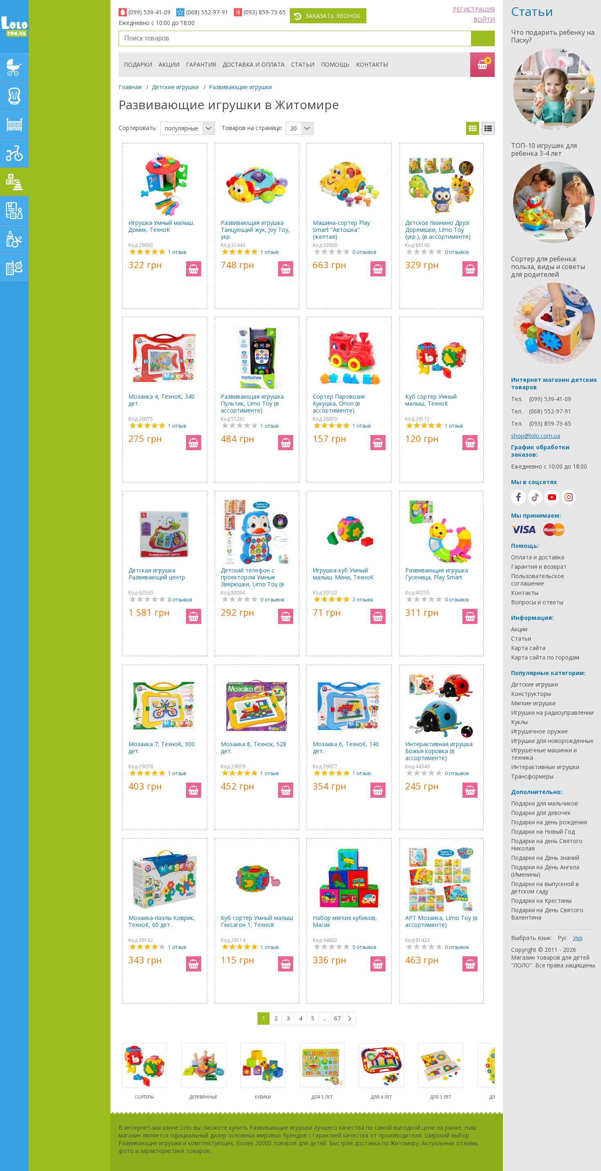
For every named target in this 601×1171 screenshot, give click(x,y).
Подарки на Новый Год (543, 831)
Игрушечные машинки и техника (544, 754)
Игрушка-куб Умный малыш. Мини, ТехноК (343, 574)
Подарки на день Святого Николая (547, 844)
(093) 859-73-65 (265, 12)
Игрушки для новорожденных (552, 741)
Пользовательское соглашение (537, 579)
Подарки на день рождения (549, 822)
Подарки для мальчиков (544, 803)
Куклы (519, 722)
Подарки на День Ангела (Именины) (545, 871)
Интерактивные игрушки (545, 767)
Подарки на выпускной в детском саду (545, 887)
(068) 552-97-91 (207, 12)
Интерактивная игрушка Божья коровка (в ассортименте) (439, 750)
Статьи (302, 64)
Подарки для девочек (541, 813)
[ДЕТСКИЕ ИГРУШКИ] (14, 182)
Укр (578, 938)
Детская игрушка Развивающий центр (156, 574)
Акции (169, 64)
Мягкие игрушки (533, 703)
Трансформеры (532, 776)
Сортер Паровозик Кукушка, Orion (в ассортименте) (339, 403)
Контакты (372, 64)
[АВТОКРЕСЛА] (14, 96)
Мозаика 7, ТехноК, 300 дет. (161, 747)
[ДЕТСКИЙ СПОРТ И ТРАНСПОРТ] (14, 153)
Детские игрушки (175, 87)
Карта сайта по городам (545, 657)
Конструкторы (531, 694)
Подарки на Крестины (541, 900)
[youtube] (552, 497)
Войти (484, 19)
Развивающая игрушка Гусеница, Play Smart (436, 574)
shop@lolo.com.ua (535, 436)
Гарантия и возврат (539, 566)
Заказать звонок (332, 16)
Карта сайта (528, 648)
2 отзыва (362, 599)
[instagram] (568, 497)
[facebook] (518, 497)
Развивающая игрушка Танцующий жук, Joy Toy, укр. (255, 229)
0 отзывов (364, 252)
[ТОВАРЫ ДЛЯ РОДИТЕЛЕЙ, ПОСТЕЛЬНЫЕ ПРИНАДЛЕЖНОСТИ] (14, 267)
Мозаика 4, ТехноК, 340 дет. (161, 400)
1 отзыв (177, 252)
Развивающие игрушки (240, 87)
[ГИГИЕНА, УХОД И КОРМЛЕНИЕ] (14, 239)
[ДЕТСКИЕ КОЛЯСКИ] (14, 67)
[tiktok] (535, 497)
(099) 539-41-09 (149, 12)
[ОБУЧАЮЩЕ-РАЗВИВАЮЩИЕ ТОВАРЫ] (14, 210)
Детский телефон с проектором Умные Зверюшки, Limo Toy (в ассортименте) (252, 577)
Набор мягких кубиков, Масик (345, 921)
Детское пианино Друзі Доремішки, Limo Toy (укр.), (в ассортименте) (438, 229)
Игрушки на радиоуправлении (552, 712)
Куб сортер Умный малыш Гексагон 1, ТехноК (257, 921)
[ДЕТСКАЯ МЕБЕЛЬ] (14, 124)
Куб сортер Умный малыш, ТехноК (431, 400)
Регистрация (474, 9)
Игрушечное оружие (539, 731)
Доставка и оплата (253, 64)
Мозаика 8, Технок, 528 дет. (253, 747)
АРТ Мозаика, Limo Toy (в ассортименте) (441, 921)
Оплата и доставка (537, 557)
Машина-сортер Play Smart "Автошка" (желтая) (341, 229)
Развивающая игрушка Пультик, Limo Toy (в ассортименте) (252, 403)
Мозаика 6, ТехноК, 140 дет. (346, 747)
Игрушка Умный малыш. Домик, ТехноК (161, 226)
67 (337, 1018)
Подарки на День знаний (545, 857)
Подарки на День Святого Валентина (547, 913)
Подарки (138, 64)
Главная (130, 87)
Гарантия (201, 64)
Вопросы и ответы (537, 602)
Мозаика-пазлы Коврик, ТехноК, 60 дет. (161, 921)
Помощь (335, 64)
